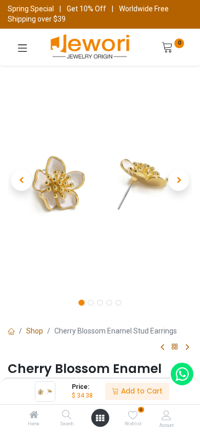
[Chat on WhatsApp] (182, 374)
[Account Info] (166, 415)
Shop (34, 331)
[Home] (33, 415)
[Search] (67, 415)
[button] (21, 180)
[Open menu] (100, 418)
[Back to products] (175, 347)
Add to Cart (141, 391)
